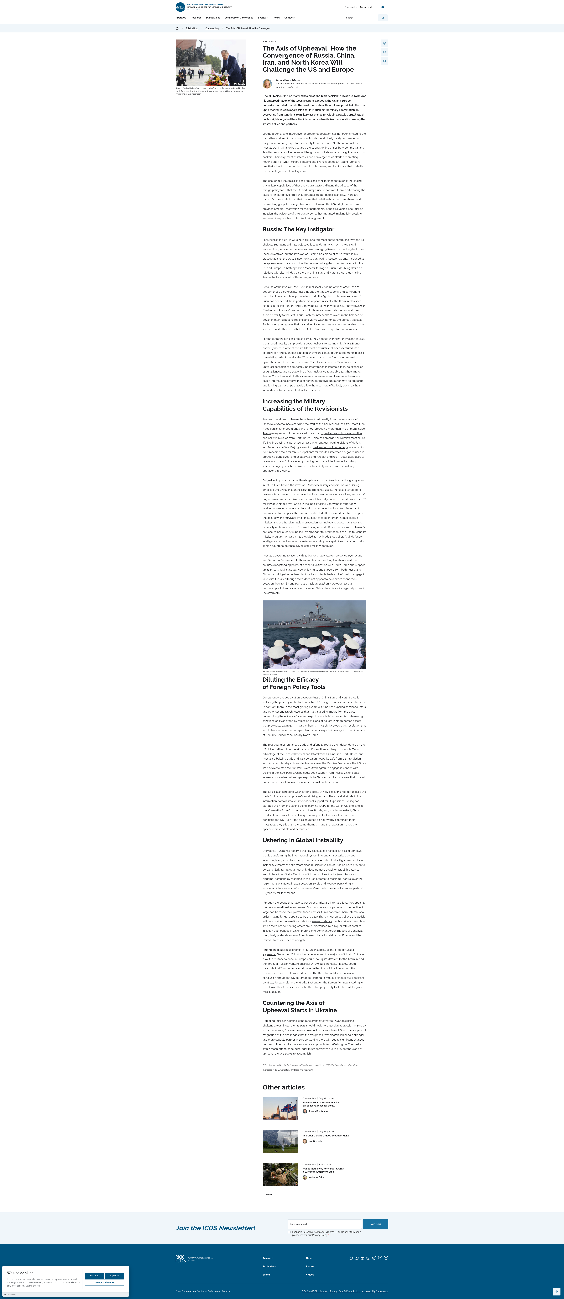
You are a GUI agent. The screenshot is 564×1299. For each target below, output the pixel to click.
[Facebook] (350, 1257)
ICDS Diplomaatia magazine (339, 1065)
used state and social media (280, 815)
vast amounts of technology (330, 447)
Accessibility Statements (375, 1291)
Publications (213, 17)
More (269, 1194)
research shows (322, 921)
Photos (310, 1266)
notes (277, 348)
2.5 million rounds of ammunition (341, 433)
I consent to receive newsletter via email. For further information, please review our (326, 1233)
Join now (375, 1224)
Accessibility (351, 7)
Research (196, 17)
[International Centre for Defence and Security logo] (204, 7)
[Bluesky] (362, 1257)
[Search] (383, 17)
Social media (366, 7)
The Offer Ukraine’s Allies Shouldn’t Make (326, 1135)
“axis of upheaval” (351, 161)
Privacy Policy (320, 1235)
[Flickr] (386, 1257)
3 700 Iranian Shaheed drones (281, 428)
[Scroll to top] (556, 1291)
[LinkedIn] (374, 1257)
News (276, 17)
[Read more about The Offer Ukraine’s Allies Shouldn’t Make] (280, 1141)
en (382, 7)
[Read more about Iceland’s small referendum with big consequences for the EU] (280, 1108)
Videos (310, 1274)
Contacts (289, 17)
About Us (181, 17)
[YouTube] (380, 1257)
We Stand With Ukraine (314, 1291)
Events (262, 17)
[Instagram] (368, 1257)
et (387, 7)
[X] (356, 1257)
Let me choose (33, 1285)
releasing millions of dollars (315, 720)
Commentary (212, 28)
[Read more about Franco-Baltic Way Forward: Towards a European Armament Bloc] (280, 1174)
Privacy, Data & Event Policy (344, 1291)
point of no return (339, 253)
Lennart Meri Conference (239, 17)
